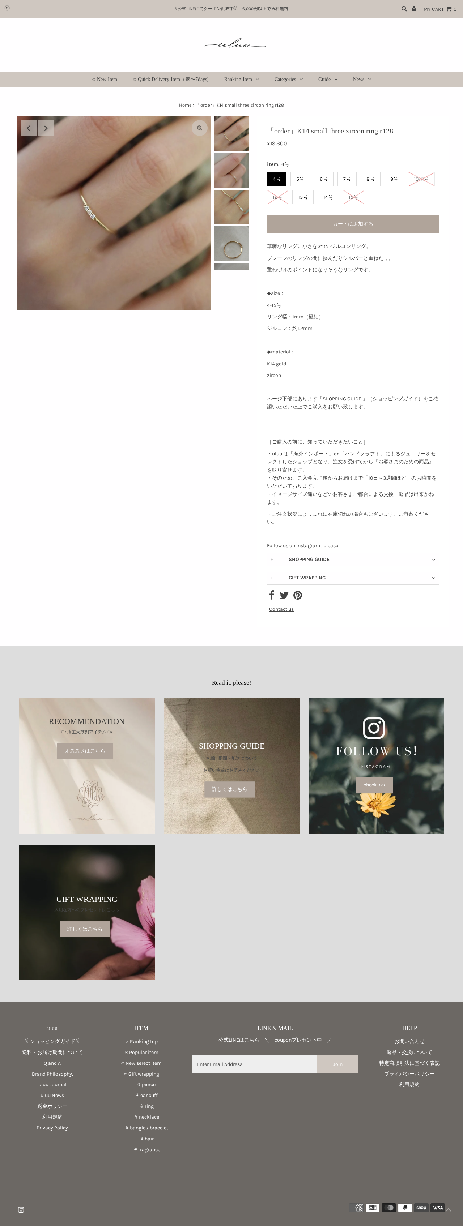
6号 (324, 179)
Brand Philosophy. (52, 1074)
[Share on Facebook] (272, 597)
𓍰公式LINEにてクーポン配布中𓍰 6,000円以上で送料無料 (234, 8)
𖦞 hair (141, 1139)
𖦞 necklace (141, 1117)
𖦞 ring (141, 1106)
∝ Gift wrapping (141, 1074)
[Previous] (29, 128)
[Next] (46, 128)
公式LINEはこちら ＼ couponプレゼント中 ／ (275, 1040)
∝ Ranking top (141, 1041)
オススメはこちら (85, 751)
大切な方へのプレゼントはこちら (86, 909)
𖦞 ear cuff (141, 1095)
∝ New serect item (141, 1063)
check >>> (375, 785)
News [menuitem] (358, 79)
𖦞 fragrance (141, 1149)
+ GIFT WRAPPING (298, 578)
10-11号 (421, 179)
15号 (353, 197)
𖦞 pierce (141, 1084)
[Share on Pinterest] (297, 597)
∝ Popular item (141, 1052)
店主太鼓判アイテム (86, 731)
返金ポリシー (52, 1106)
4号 (277, 179)
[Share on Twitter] (284, 597)
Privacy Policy (52, 1128)
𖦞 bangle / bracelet (141, 1128)
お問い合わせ (409, 1041)
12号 (278, 197)
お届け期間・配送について (231, 758)
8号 (370, 179)
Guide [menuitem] (324, 79)
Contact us (281, 609)
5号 (300, 179)
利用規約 (52, 1117)
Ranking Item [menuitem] (238, 79)
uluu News (52, 1095)
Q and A (52, 1063)
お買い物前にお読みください (233, 770)
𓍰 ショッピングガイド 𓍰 (52, 1041)
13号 (303, 197)
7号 (347, 179)
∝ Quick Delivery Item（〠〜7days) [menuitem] (171, 79)
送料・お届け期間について (52, 1052)
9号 (394, 179)
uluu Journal (52, 1084)
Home (185, 105)
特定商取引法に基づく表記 (409, 1063)
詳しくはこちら (229, 789)
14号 (328, 197)
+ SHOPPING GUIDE (300, 559)
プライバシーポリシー (409, 1074)
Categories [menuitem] (285, 79)
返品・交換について (409, 1052)
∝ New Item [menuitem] (104, 79)
